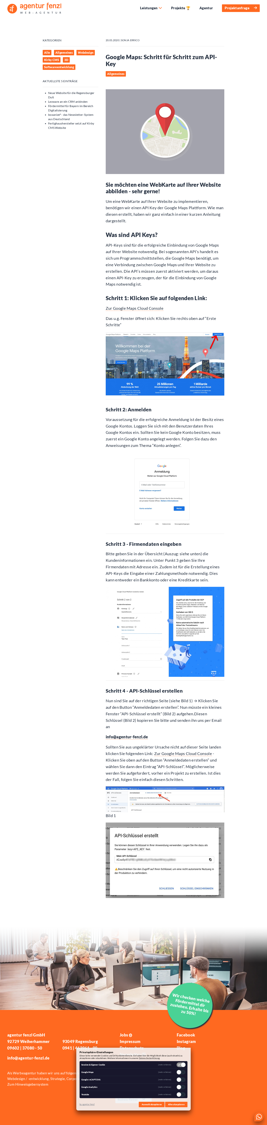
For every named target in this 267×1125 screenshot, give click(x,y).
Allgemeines (64, 52)
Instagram (186, 1041)
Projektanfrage (237, 8)
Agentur (206, 8)
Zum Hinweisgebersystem (27, 1084)
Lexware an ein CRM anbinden (68, 101)
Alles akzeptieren (176, 1104)
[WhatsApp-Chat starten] (258, 1116)
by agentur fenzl (87, 1104)
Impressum (130, 1041)
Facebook (186, 1034)
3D (66, 60)
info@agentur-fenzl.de (127, 736)
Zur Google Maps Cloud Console (134, 308)
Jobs (125, 1034)
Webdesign (85, 52)
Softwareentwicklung (59, 67)
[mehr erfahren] (164, 1065)
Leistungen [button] (149, 8)
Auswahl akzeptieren (152, 1104)
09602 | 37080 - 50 (24, 1048)
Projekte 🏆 (180, 8)
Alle (47, 52)
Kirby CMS (51, 60)
